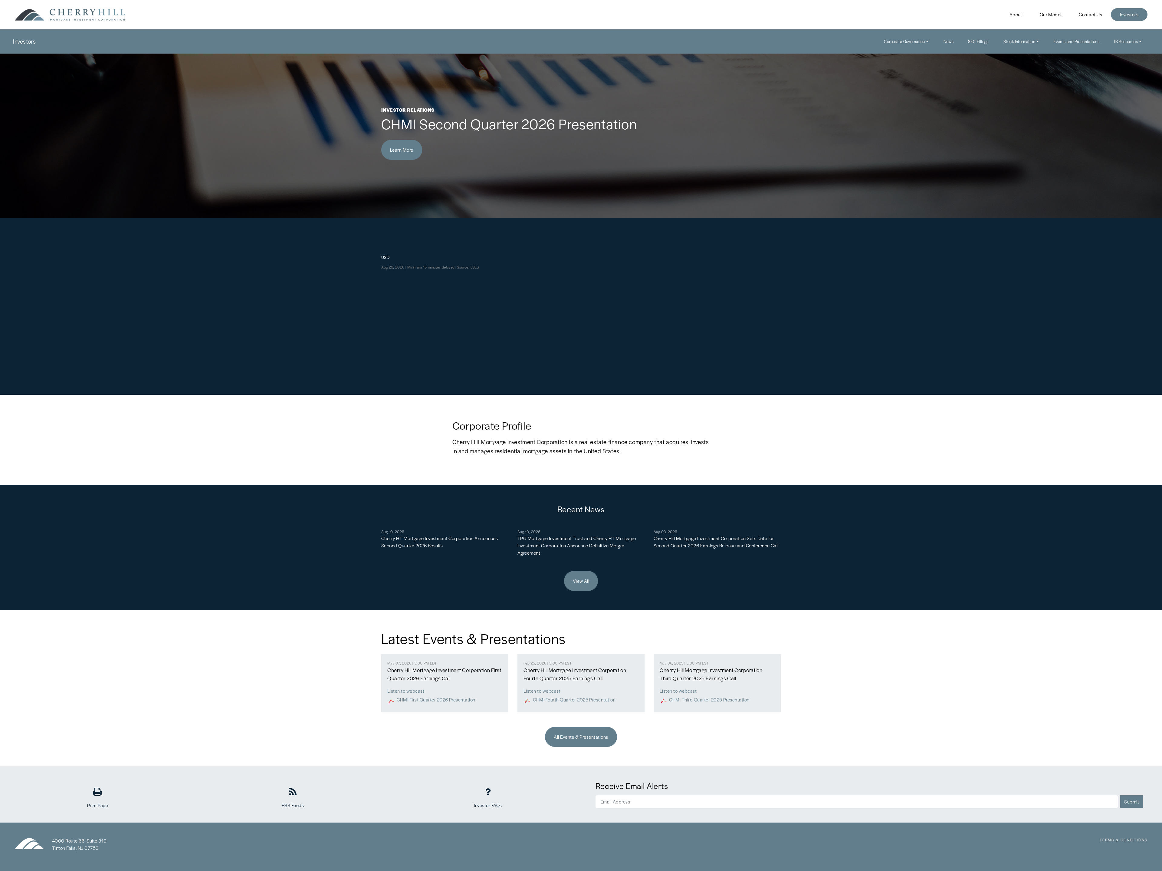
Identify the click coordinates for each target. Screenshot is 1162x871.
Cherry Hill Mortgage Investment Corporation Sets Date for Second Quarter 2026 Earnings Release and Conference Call (716, 542)
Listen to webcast (405, 691)
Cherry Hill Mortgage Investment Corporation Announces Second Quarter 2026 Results (439, 542)
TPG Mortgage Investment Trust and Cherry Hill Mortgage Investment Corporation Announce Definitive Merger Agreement (576, 545)
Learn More (401, 150)
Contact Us (1090, 14)
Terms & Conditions (1123, 840)
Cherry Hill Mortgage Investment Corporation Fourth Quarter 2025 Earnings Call (575, 674)
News (949, 41)
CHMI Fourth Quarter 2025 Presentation (574, 700)
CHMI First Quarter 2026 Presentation (436, 700)
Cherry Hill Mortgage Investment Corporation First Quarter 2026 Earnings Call (444, 674)
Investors (1129, 14)
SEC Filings (978, 41)
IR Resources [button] (1126, 41)
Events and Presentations (1076, 41)
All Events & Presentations (581, 737)
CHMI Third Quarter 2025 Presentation (709, 700)
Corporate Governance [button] (904, 41)
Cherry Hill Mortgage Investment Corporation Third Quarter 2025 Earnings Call (711, 674)
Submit (1131, 801)
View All (581, 581)
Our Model (1051, 14)
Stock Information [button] (1019, 41)
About (1015, 14)
